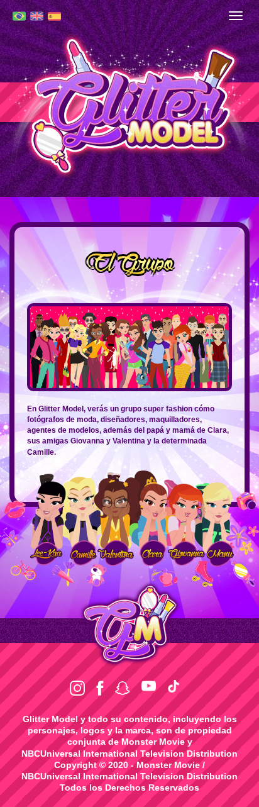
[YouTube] (148, 686)
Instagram (77, 688)
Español (54, 16)
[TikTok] (173, 686)
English (36, 16)
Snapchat (122, 688)
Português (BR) (19, 16)
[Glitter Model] (129, 104)
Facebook (100, 688)
